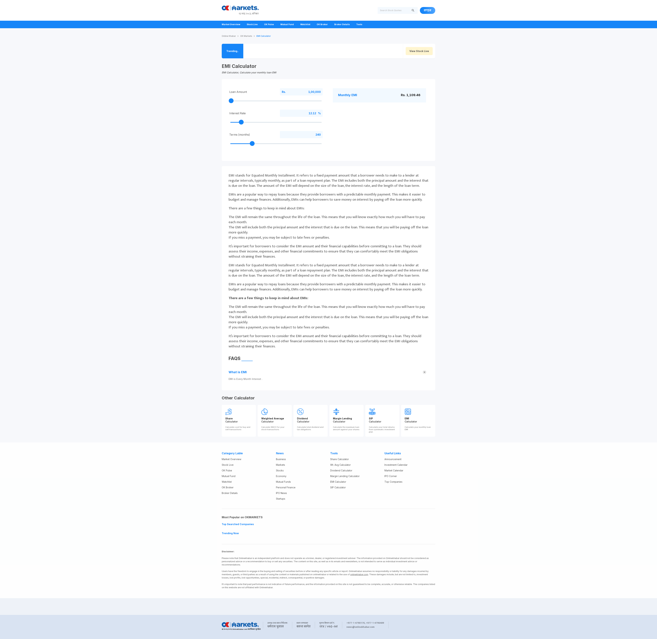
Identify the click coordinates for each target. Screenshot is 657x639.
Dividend (302, 418)
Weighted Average (272, 418)
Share (229, 418)
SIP (371, 418)
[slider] (231, 100)
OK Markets (246, 36)
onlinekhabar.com (359, 574)
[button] (328, 372)
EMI (407, 418)
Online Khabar (229, 36)
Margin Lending (342, 418)
